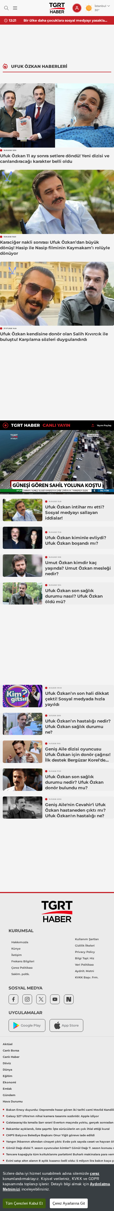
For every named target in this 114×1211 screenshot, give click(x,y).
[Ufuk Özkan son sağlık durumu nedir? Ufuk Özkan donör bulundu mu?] (22, 779)
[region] (57, 1187)
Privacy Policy (85, 952)
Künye (15, 948)
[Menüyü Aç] (15, 8)
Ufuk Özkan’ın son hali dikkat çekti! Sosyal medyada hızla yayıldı (77, 699)
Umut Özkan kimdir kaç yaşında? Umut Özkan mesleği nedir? (78, 568)
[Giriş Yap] (77, 8)
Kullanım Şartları (87, 939)
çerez (94, 1173)
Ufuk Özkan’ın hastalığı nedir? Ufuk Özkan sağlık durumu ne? (78, 726)
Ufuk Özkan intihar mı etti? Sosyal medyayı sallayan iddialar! (74, 512)
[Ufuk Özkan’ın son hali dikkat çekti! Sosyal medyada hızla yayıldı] (22, 696)
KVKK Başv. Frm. (86, 977)
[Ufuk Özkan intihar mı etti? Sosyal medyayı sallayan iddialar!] (22, 510)
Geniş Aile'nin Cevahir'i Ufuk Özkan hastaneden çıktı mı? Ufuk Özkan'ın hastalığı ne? (75, 810)
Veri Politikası (84, 964)
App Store (70, 1025)
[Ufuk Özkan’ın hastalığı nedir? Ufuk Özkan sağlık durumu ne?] (22, 724)
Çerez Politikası (22, 968)
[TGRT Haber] (56, 8)
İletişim (16, 955)
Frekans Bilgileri (22, 961)
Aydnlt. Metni (84, 971)
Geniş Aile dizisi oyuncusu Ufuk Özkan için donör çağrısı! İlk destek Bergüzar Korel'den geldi (77, 757)
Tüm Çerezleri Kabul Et (24, 1203)
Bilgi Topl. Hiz (84, 958)
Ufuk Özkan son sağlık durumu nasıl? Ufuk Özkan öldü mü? (74, 596)
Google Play (31, 1025)
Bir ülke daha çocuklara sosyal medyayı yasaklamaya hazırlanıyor (67, 20)
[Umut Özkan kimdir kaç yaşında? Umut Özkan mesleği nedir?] (22, 565)
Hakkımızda (19, 942)
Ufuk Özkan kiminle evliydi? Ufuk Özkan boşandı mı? (75, 540)
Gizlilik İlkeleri (85, 945)
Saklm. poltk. (20, 974)
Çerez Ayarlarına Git (69, 1203)
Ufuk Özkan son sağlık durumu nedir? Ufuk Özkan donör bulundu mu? (74, 782)
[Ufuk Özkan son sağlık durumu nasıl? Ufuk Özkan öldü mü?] (22, 593)
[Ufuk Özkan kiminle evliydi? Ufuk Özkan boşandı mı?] (22, 538)
